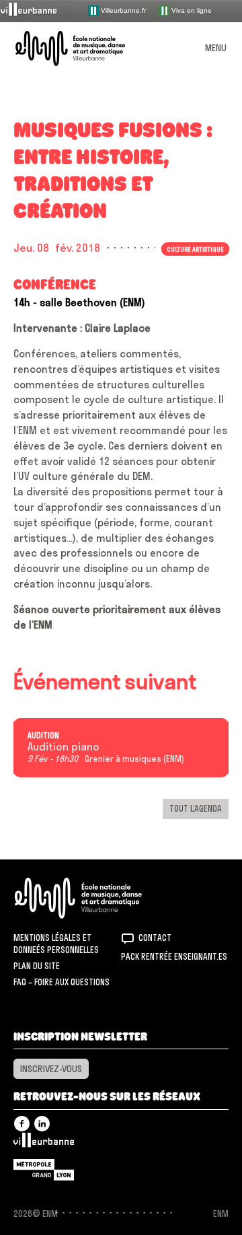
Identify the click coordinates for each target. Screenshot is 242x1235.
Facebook (21, 1123)
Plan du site (36, 965)
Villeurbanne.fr (122, 9)
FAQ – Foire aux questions (61, 982)
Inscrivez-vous (51, 1069)
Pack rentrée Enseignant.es (174, 956)
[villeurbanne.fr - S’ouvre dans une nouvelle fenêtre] (37, 10)
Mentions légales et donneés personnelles (56, 943)
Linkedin (42, 1123)
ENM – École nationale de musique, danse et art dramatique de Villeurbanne (86, 48)
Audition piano (63, 747)
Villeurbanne (43, 1143)
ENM (95, 898)
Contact (154, 937)
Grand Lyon (43, 1169)
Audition (43, 735)
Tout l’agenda (195, 808)
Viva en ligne (190, 9)
